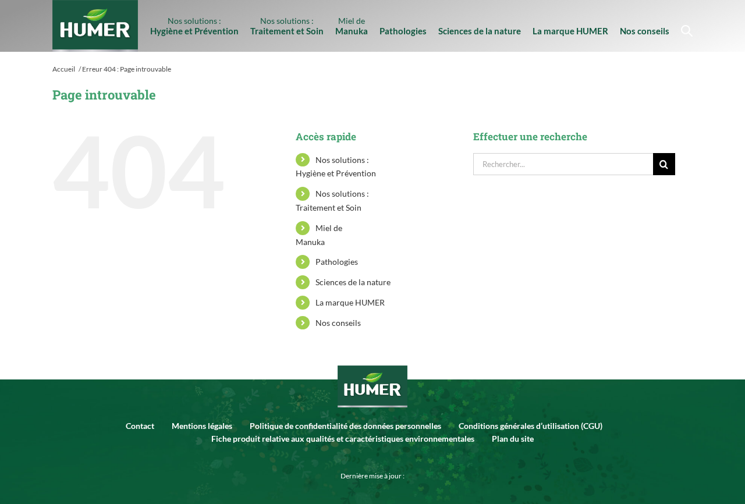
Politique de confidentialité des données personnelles (345, 426)
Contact (140, 426)
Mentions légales (202, 426)
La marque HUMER (350, 302)
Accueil (63, 69)
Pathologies (336, 262)
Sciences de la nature (353, 282)
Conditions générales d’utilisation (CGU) (530, 426)
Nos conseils (338, 323)
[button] (684, 26)
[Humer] (372, 383)
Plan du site (513, 438)
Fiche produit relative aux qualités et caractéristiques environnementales (342, 438)
